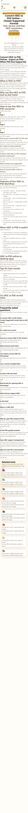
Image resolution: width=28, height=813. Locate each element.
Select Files (15, 33)
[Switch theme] (14, 7)
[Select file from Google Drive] (14, 37)
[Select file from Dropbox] (14, 40)
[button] (14, 33)
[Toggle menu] (25, 7)
